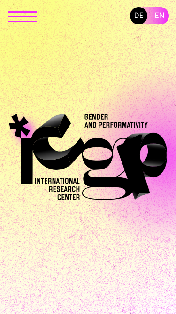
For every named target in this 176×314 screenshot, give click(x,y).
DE (139, 16)
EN (160, 16)
